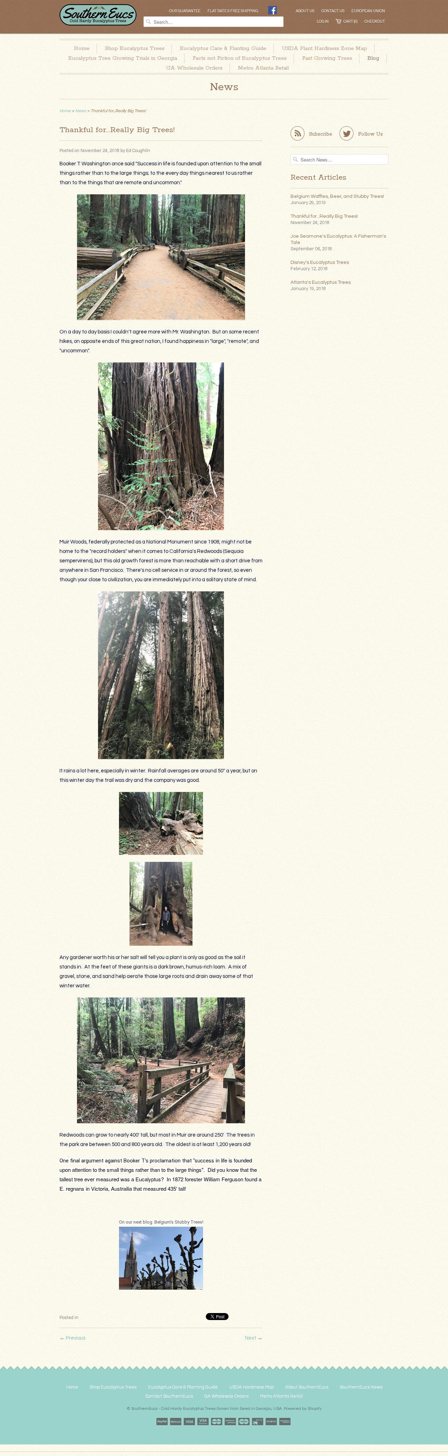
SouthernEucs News (361, 1387)
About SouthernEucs (306, 1387)
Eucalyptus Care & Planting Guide (223, 48)
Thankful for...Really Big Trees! (324, 216)
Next (250, 1338)
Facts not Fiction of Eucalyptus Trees (239, 58)
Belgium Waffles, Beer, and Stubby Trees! (337, 196)
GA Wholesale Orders (194, 68)
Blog (373, 58)
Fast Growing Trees (327, 58)
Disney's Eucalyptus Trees (319, 262)
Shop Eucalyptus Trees (134, 48)
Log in (323, 21)
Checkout (374, 21)
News (224, 87)
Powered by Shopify (303, 1408)
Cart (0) (350, 21)
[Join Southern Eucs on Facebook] (272, 11)
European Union (368, 11)
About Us (305, 11)
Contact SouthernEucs (169, 1396)
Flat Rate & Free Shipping (233, 11)
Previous (75, 1338)
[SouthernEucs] (97, 9)
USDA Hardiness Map (251, 1387)
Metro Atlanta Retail (263, 68)
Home (82, 48)
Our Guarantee (185, 11)
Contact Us (332, 11)
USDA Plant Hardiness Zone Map (324, 48)
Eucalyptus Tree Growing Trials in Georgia (122, 58)
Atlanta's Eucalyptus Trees (320, 282)
